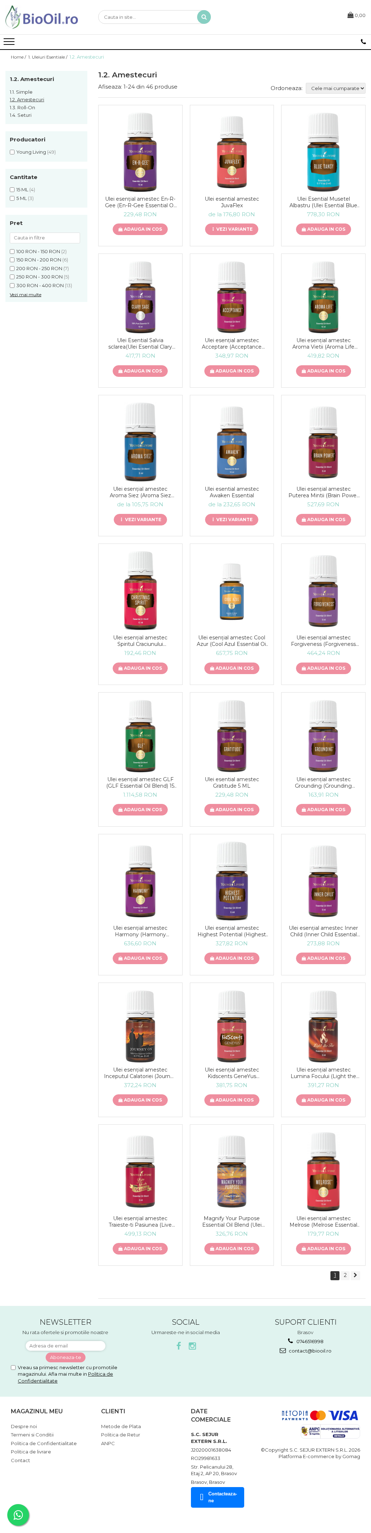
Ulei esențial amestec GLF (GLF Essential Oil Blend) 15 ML (140, 782)
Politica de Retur (120, 1435)
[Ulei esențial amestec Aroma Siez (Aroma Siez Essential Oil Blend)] (140, 442)
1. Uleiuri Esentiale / (48, 57)
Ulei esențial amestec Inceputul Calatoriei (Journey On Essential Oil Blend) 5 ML (140, 1073)
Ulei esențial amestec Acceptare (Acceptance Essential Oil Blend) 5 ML (232, 343)
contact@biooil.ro (310, 1351)
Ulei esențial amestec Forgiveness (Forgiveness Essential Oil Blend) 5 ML (323, 640)
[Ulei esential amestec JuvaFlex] (232, 152)
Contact (20, 1460)
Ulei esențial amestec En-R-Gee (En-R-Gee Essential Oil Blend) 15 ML (140, 202)
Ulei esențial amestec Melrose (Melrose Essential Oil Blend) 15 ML (323, 1221)
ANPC (108, 1443)
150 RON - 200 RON (38, 260)
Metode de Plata (121, 1426)
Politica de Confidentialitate (44, 1443)
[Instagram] (192, 1346)
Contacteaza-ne (222, 1497)
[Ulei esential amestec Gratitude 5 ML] (232, 736)
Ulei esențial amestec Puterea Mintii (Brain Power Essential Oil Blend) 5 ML (323, 492)
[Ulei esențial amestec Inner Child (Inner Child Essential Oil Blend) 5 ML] (323, 881)
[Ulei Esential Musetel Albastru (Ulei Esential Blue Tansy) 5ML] (323, 152)
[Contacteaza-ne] (363, 42)
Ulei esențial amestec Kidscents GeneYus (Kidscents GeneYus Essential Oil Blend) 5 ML (232, 1073)
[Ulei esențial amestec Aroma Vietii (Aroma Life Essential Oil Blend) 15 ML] (323, 297)
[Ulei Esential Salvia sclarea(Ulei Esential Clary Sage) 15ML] (140, 297)
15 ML (22, 189)
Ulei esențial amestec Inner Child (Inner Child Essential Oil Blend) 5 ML (323, 931)
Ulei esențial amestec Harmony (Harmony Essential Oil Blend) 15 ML (140, 931)
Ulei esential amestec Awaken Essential (232, 492)
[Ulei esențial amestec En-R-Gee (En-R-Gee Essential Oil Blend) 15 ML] (140, 152)
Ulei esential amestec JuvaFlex (232, 202)
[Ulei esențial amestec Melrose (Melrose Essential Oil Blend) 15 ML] (323, 1172)
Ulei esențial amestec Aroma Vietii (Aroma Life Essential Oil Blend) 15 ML (323, 343)
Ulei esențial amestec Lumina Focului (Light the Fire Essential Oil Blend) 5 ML (323, 1073)
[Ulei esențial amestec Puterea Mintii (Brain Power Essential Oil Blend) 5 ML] (323, 442)
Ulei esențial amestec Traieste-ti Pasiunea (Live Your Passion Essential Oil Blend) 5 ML (140, 1221)
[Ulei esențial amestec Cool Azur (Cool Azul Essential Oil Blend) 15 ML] (232, 591)
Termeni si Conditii (32, 1435)
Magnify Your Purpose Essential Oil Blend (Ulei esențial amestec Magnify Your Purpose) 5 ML (231, 1221)
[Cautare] (204, 17)
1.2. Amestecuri (27, 99)
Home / (19, 57)
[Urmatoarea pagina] (355, 1275)
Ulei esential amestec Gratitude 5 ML (232, 782)
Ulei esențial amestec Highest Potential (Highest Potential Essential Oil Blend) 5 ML (231, 931)
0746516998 (309, 1341)
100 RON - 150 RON (38, 251)
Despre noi (24, 1426)
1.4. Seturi (21, 115)
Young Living (31, 152)
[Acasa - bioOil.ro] (41, 17)
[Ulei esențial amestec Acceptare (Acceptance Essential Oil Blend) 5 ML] (232, 297)
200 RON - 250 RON (39, 268)
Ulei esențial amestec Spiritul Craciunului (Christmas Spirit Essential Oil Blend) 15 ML (140, 640)
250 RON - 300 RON (39, 277)
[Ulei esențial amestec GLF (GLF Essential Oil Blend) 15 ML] (140, 736)
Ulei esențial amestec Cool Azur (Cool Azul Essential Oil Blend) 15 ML (232, 640)
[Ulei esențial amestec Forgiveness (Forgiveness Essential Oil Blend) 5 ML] (323, 591)
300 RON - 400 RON (40, 285)
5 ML (21, 198)
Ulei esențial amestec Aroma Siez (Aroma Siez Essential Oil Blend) (140, 492)
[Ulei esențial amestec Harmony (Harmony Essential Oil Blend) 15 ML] (140, 881)
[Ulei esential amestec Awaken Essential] (232, 442)
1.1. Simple (21, 92)
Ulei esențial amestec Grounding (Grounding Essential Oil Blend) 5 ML (323, 782)
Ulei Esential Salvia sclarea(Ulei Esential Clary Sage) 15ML (140, 343)
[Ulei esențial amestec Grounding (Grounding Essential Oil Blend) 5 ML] (323, 736)
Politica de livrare (31, 1452)
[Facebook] (178, 1346)
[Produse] (10, 43)
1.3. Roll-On (22, 107)
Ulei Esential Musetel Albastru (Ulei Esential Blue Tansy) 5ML (323, 202)
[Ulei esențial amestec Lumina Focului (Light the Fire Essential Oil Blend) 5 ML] (323, 1026)
